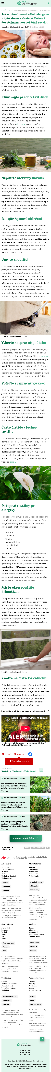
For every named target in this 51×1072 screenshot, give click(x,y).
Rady (3, 874)
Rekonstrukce (34, 932)
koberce (44, 356)
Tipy (10, 10)
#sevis (5, 883)
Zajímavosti (6, 878)
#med (32, 1000)
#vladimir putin (36, 882)
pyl (48, 847)
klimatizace (40, 847)
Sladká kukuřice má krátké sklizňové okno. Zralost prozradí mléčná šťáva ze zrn (14, 805)
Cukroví (32, 982)
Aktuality (5, 867)
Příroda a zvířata (8, 988)
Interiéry (32, 930)
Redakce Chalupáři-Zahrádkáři (15, 27)
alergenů (20, 124)
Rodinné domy (34, 936)
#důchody (34, 886)
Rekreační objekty (36, 934)
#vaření (33, 950)
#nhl (4, 951)
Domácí (32, 867)
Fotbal (4, 932)
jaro (33, 847)
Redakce (25, 1053)
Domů (3, 10)
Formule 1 (5, 930)
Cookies (25, 1055)
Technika (5, 990)
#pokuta (33, 946)
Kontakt (25, 1051)
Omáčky (32, 984)
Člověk (4, 982)
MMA (3, 936)
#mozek (6, 1004)
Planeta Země (7, 986)
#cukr (32, 996)
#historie (7, 1001)
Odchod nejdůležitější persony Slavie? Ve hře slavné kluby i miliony (10, 969)
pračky (13, 462)
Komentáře (33, 870)
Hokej (3, 934)
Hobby (31, 928)
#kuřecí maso (35, 1004)
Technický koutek (8, 876)
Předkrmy (33, 986)
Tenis (3, 939)
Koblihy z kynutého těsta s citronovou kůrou (36, 1018)
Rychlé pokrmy (35, 990)
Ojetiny (4, 872)
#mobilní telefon (9, 997)
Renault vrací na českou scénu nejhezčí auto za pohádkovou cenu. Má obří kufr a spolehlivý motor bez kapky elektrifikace (12, 900)
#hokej (5, 947)
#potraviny (34, 890)
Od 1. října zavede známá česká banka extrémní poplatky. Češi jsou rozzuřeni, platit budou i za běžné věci (38, 900)
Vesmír (4, 992)
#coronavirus (8, 943)
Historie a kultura (9, 984)
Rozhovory (33, 872)
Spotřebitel (33, 874)
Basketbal (5, 928)
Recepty (32, 988)
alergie (27, 847)
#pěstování (34, 943)
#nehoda (6, 886)
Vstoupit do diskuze (20, 761)
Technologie (34, 876)
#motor (6, 890)
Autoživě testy (7, 870)
